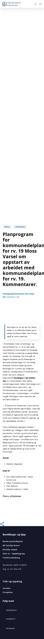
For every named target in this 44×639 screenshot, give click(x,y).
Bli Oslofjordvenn (11, 545)
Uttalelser (20, 227)
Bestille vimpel (10, 549)
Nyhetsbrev (11, 610)
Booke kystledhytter (13, 541)
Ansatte (7, 588)
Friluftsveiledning (11, 558)
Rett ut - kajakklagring (14, 553)
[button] (40, 4)
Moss (7, 227)
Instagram (10, 618)
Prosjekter (8, 592)
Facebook (10, 628)
